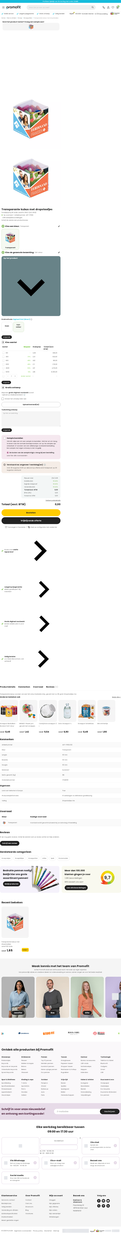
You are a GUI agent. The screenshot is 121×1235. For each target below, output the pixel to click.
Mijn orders (53, 1210)
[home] (13, 7)
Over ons (28, 1203)
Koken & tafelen (87, 1080)
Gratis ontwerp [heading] (13, 387)
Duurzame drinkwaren (108, 1092)
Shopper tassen (67, 1066)
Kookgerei (84, 1083)
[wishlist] (113, 7)
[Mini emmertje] (106, 711)
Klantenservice (9, 1195)
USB (102, 1072)
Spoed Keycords (8, 1072)
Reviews (52, 687)
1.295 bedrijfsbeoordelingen (12, 218)
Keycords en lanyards (9, 1066)
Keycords (5, 1063)
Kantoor (84, 1057)
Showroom (29, 1207)
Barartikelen (85, 1086)
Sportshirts (25, 1086)
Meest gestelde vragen (10, 1220)
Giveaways (6, 1057)
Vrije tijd (64, 1080)
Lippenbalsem (7, 1092)
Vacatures (29, 1214)
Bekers (23, 1069)
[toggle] (3, 7)
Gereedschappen (67, 1095)
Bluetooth (104, 1063)
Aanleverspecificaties (9, 1214)
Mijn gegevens (54, 1203)
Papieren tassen (67, 1063)
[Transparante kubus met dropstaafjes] (15, 922)
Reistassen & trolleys (68, 1069)
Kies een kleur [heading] (12, 226)
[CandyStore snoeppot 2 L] (48, 711)
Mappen (84, 1069)
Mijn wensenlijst (54, 1214)
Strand (43, 1086)
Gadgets (104, 1066)
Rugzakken (65, 1072)
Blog (27, 1210)
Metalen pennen (47, 1063)
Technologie (106, 1057)
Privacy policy (38, 1231)
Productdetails (7, 687)
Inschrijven (109, 1111)
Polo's (23, 1089)
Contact (28, 1200)
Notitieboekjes (86, 1066)
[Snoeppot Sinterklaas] (87, 711)
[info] (31, 319)
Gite (87, 1012)
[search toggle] (92, 7)
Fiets (43, 1095)
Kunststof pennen (47, 1066)
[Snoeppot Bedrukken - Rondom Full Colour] (9, 711)
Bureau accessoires (88, 1060)
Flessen (24, 1060)
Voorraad (38, 687)
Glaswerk (24, 1072)
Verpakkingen (86, 1095)
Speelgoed (65, 1089)
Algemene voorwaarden (22, 1231)
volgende (6, 337)
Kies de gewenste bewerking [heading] (19, 252)
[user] (108, 7)
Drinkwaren (25, 1057)
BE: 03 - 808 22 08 (47, 1153)
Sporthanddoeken (8, 1086)
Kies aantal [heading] (11, 342)
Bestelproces (6, 1203)
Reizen (63, 1083)
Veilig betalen (7, 1207)
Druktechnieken (7, 1217)
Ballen (63, 1092)
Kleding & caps (27, 1080)
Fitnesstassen (7, 1089)
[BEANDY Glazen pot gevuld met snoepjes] (28, 711)
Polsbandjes (6, 1060)
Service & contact (8, 1200)
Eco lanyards (105, 1089)
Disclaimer (48, 1231)
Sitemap (56, 1231)
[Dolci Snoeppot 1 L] (67, 711)
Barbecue (44, 1089)
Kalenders (84, 1072)
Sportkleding (6, 1083)
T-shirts (24, 1083)
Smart (103, 1069)
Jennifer (18, 1012)
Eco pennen (45, 1072)
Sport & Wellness (8, 1080)
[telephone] (104, 7)
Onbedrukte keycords (9, 1069)
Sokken (24, 1095)
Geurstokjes (6, 1095)
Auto (43, 1092)
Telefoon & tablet (107, 1060)
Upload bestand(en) (31, 405)
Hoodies (24, 1092)
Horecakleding (86, 1092)
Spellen (63, 1086)
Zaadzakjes (105, 1086)
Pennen (44, 1057)
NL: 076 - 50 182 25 (47, 1151)
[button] (89, 13)
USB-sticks (84, 1063)
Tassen (64, 1057)
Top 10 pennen (46, 1060)
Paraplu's (44, 1083)
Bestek (83, 1089)
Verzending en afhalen (10, 1210)
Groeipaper (105, 1083)
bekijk (24, 949)
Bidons (23, 1066)
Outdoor (44, 1080)
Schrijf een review (9, 843)
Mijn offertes (53, 1207)
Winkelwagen (54, 1217)
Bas (53, 1012)
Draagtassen (66, 1060)
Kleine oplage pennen (49, 1069)
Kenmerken (24, 687)
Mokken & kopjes (27, 1063)
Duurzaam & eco (107, 1080)
